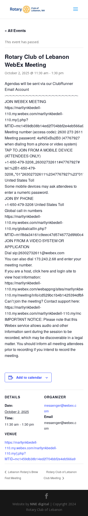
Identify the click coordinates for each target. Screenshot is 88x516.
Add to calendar (29, 377)
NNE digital (39, 504)
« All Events (15, 30)
